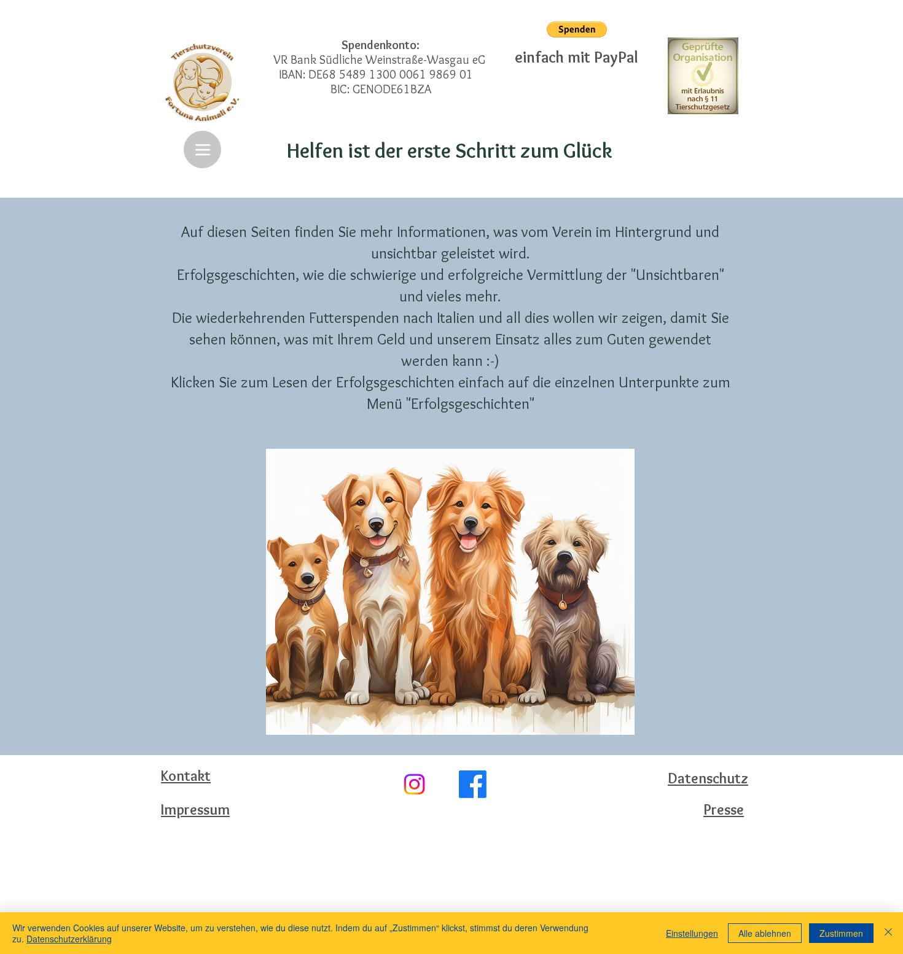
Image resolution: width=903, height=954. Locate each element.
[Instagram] (414, 784)
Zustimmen (841, 933)
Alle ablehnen (764, 933)
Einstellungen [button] (692, 933)
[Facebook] (473, 784)
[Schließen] (888, 933)
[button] (577, 29)
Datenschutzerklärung (69, 939)
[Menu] (202, 149)
